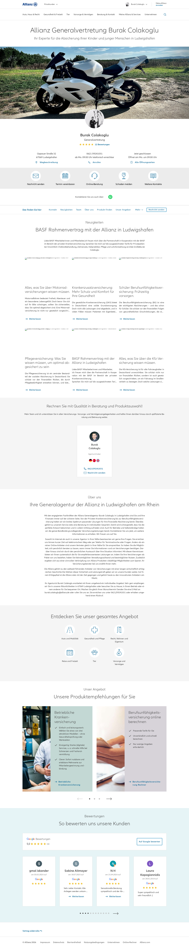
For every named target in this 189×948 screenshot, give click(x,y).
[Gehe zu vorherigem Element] (72, 913)
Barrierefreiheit (74, 942)
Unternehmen (113, 942)
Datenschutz (58, 942)
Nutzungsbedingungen (94, 942)
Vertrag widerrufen (31, 931)
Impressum (45, 942)
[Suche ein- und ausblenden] (164, 14)
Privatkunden (49, 4)
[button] (94, 119)
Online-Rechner (130, 942)
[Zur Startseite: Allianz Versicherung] (29, 4)
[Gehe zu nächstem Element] (116, 913)
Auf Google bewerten (149, 841)
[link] (94, 178)
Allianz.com (145, 942)
